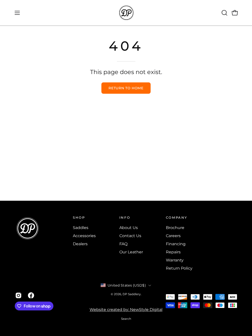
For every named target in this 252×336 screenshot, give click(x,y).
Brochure (175, 227)
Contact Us (130, 235)
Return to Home (126, 88)
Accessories (84, 235)
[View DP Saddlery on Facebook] (30, 295)
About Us (128, 227)
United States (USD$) (127, 285)
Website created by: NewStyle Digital (126, 309)
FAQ (123, 244)
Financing (176, 244)
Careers (173, 235)
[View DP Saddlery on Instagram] (18, 295)
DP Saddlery (132, 294)
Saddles (80, 227)
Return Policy (179, 268)
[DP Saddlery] (126, 13)
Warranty (175, 260)
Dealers (80, 244)
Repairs (173, 252)
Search (126, 319)
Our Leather (131, 252)
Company (176, 217)
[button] (223, 12)
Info (124, 217)
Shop (79, 217)
